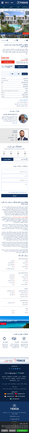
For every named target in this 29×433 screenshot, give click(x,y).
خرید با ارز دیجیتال (21, 66)
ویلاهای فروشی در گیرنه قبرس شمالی (20, 217)
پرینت (25, 40)
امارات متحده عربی (22, 388)
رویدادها (25, 383)
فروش (10, 7)
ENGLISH (4, 376)
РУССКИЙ (15, 376)
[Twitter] (11, 369)
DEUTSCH (8, 378)
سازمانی (18, 383)
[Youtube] (18, 369)
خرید (4, 7)
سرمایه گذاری (25, 7)
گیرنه (13, 9)
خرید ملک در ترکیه (9, 388)
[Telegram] (20, 369)
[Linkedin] (16, 369)
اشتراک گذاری (3, 40)
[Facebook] (9, 369)
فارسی (18, 380)
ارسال (14, 195)
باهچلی (9, 9)
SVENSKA (23, 378)
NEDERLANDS (13, 380)
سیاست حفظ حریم (10, 412)
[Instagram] (13, 369)
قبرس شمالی (18, 9)
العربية (19, 376)
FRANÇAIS (9, 376)
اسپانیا (4, 388)
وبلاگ (22, 383)
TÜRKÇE (24, 376)
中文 (3, 378)
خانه (27, 9)
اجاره (18, 7)
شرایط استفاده (17, 412)
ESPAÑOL (13, 378)
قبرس (23, 9)
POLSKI (18, 378)
